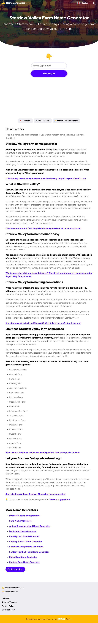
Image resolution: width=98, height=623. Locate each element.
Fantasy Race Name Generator (24, 562)
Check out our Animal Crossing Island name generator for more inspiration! (43, 228)
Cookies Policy (8, 610)
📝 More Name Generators (66, 121)
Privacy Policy (8, 606)
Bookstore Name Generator (22, 531)
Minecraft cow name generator (24, 516)
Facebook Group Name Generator (26, 546)
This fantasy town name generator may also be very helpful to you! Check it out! (45, 178)
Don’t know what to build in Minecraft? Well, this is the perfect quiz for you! (43, 323)
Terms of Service (9, 602)
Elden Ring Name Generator (23, 557)
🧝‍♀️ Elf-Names (10, 591)
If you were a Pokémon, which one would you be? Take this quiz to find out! (42, 452)
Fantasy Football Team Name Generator (29, 552)
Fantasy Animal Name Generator (25, 541)
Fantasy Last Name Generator (24, 536)
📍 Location (25, 121)
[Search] (94, 3)
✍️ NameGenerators (13, 587)
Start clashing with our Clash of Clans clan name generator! (35, 494)
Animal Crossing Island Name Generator (29, 526)
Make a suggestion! (60, 499)
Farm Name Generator (20, 521)
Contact (5, 598)
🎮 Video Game (42, 121)
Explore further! (15, 569)
